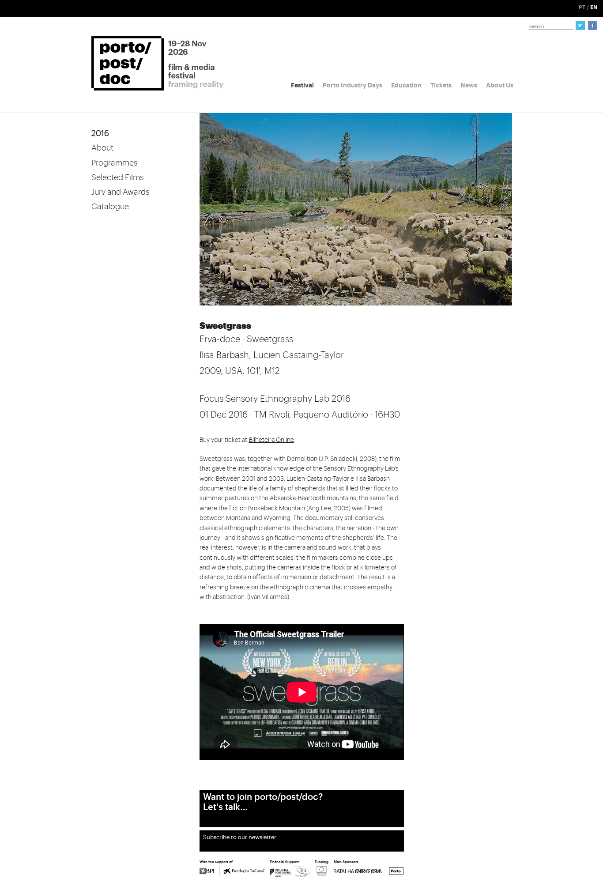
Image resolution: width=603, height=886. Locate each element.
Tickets (441, 85)
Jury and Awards (120, 192)
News (468, 85)
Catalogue (110, 207)
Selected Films (117, 177)
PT (582, 7)
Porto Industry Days (352, 85)
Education (406, 85)
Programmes (114, 163)
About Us (499, 85)
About (102, 148)
